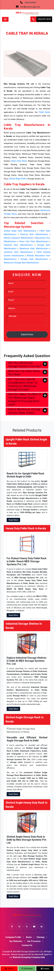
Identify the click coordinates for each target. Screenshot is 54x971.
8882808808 (30, 2)
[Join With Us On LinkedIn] (41, 926)
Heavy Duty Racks (19, 161)
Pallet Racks (44, 112)
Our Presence (34, 941)
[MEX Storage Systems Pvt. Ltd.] (27, 916)
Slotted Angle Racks (18, 178)
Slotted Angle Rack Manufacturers (20, 231)
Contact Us (27, 945)
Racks (20, 37)
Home (11, 37)
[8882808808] (33, 19)
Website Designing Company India (29, 957)
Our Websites (15, 941)
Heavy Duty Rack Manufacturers (34, 241)
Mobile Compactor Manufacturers (18, 238)
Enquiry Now (44, 19)
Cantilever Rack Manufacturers (18, 252)
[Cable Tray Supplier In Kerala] (27, 63)
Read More (13, 520)
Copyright (6, 951)
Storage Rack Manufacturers (34, 259)
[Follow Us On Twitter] (27, 926)
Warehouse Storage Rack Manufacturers (21, 262)
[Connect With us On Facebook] (12, 926)
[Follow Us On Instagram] (19, 926)
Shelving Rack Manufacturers (34, 234)
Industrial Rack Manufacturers (18, 245)
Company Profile (13, 937)
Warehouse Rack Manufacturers (34, 248)
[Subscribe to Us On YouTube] (34, 926)
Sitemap (40, 937)
